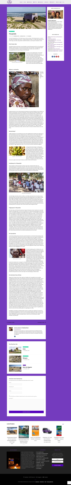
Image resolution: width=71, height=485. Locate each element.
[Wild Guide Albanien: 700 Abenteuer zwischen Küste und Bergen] (24, 432)
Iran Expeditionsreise (40, 452)
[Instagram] (54, 56)
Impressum (37, 481)
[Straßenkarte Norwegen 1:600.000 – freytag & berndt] (59, 431)
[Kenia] (15, 349)
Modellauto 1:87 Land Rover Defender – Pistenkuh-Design (47, 439)
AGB (45, 481)
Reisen (46, 2)
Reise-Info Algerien (57, 48)
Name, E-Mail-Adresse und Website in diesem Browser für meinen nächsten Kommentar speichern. (23, 396)
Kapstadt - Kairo (11, 31)
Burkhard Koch (22, 36)
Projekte (52, 2)
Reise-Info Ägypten (27, 367)
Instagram (39, 477)
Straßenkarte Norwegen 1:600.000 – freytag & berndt (59, 439)
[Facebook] (15, 336)
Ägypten (24, 365)
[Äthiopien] (15, 359)
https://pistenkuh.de (17, 329)
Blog (22, 2)
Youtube (46, 477)
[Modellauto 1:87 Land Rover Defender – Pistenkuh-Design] (47, 431)
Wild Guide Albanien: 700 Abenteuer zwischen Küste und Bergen (24, 441)
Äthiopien (25, 358)
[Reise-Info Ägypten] (15, 368)
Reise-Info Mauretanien (58, 42)
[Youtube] (58, 56)
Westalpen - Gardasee (40, 462)
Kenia (24, 349)
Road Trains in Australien (41, 459)
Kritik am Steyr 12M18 (40, 465)
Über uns (30, 2)
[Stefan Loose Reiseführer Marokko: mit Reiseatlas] (35, 431)
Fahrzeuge (41, 2)
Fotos (35, 2)
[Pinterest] (56, 56)
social (25, 2)
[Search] (63, 2)
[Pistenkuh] (9, 2)
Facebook (26, 477)
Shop (58, 2)
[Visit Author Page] (11, 329)
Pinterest (33, 477)
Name (10, 382)
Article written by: (21, 327)
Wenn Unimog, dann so (40, 456)
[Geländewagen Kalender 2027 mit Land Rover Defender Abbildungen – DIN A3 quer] (12, 431)
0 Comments (29, 36)
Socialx (52, 43)
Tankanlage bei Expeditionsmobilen (42, 453)
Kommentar (11, 398)
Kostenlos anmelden (57, 465)
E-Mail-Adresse (11, 386)
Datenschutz (42, 481)
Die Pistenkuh (39, 468)
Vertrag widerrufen (50, 481)
